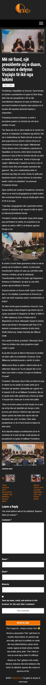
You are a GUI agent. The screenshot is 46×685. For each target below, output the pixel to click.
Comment (7, 520)
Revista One (17, 678)
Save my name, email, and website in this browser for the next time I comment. (20, 602)
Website (5, 584)
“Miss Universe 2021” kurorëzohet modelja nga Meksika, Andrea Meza (7, 493)
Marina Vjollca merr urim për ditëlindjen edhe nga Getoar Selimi (38, 492)
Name (5, 559)
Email (5, 571)
